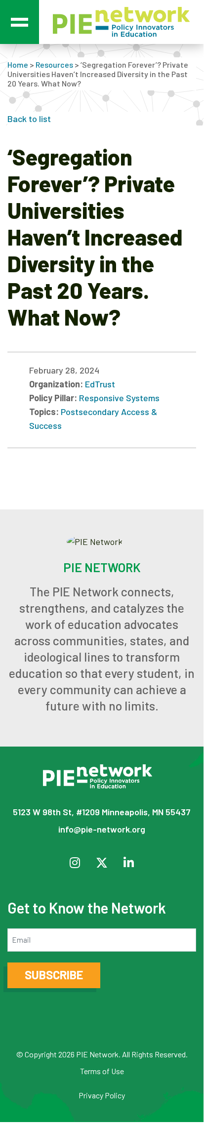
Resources (54, 64)
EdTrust (100, 383)
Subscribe (54, 974)
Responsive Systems (119, 397)
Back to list (29, 118)
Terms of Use (102, 1071)
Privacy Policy (102, 1095)
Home (17, 64)
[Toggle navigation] (19, 22)
